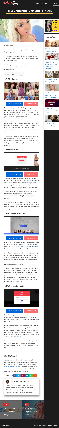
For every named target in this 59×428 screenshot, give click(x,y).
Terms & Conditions (52, 425)
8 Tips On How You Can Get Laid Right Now (50, 126)
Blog (55, 3)
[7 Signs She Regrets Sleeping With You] (52, 75)
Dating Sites (45, 3)
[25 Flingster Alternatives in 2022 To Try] (52, 103)
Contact (35, 425)
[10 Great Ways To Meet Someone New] (52, 44)
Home (37, 3)
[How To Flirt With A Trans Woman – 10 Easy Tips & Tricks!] (52, 88)
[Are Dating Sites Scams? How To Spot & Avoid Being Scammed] (52, 57)
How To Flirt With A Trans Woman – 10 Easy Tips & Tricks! (51, 95)
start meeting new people (12, 366)
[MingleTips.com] (11, 3)
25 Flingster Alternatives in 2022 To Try (51, 111)
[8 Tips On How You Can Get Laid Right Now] (52, 119)
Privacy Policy (42, 425)
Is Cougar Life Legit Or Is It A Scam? (31, 412)
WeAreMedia (9, 425)
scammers (18, 337)
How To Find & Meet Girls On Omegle (9, 412)
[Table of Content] (21, 74)
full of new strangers (23, 246)
